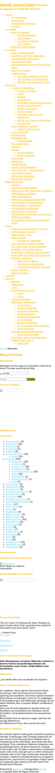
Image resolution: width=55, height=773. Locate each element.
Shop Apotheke (25, 328)
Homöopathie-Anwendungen (27, 331)
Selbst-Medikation (21, 196)
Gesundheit (11, 497)
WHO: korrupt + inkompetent (27, 170)
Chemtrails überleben (29, 240)
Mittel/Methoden (15, 182)
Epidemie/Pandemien (22, 471)
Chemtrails (17, 158)
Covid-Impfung (25, 152)
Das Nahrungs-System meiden (28, 246)
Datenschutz (6, 645)
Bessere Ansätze (20, 70)
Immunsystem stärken (23, 232)
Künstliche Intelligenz (23, 176)
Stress (9, 537)
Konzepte (11, 50)
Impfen (15, 149)
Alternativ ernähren (27, 261)
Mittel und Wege (14, 519)
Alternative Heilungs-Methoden (28, 199)
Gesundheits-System (16, 499)
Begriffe (15, 281)
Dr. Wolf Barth (19, 17)
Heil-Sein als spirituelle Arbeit (33, 82)
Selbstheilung (12, 532)
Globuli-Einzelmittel (28, 334)
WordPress (18, 769)
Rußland (10, 529)
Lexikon (15, 185)
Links (14, 287)
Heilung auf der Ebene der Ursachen (31, 190)
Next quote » (6, 635)
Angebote (11, 29)
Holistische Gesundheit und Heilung (31, 214)
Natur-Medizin (13, 522)
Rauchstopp (23, 38)
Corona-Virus (18, 466)
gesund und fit (13, 489)
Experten (10, 451)
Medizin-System (14, 514)
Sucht (14, 481)
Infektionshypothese (28, 129)
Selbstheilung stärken (23, 193)
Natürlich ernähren (21, 258)
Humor (9, 509)
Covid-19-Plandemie (22, 88)
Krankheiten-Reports (23, 290)
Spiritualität (11, 534)
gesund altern (12, 484)
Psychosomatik (19, 132)
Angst (20, 293)
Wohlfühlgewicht (26, 35)
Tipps (9, 226)
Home (9, 14)
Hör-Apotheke (25, 320)
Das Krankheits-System (24, 126)
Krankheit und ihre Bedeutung (28, 55)
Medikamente (19, 164)
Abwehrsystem (13, 441)
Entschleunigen (20, 273)
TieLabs (43, 769)
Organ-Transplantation (24, 167)
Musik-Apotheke (26, 314)
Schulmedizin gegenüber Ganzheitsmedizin (25, 60)
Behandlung (23, 99)
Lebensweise (18, 73)
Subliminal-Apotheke (28, 317)
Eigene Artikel (24, 111)
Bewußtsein (12, 444)
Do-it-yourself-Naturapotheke (33, 325)
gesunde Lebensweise (17, 492)
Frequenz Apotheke (28, 311)
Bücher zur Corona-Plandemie (34, 120)
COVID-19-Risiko (26, 91)
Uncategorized (13, 542)
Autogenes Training (28, 41)
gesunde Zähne (13, 494)
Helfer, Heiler (12, 507)
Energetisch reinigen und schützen (30, 252)
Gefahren (11, 85)
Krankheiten (12, 512)
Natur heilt (22, 343)
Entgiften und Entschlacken (26, 249)
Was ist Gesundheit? (23, 53)
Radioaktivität (24, 141)
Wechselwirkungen (22, 179)
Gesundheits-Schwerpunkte (32, 79)
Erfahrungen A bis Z (22, 340)
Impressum (17, 20)
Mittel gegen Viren (21, 234)
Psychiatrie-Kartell (21, 173)
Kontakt (15, 26)
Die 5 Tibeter (24, 44)
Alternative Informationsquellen (34, 102)
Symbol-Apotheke (27, 308)
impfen (14, 474)
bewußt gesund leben (17, 5)
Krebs (20, 296)
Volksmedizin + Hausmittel (26, 205)
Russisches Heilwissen (24, 211)
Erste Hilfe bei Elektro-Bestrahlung (30, 255)
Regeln (9, 527)
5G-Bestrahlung (20, 144)
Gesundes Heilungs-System (32, 76)
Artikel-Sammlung (27, 108)
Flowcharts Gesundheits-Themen (30, 229)
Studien (21, 97)
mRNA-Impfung (25, 155)
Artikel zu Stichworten (29, 105)
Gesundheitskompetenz (24, 188)
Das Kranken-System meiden (27, 243)
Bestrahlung (17, 461)
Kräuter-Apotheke (27, 322)
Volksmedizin (12, 547)
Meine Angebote (20, 32)
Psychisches (12, 524)
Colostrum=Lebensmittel (30, 264)
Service (10, 278)
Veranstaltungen (14, 544)
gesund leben (12, 486)
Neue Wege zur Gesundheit (27, 202)
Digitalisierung (18, 469)
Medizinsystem (13, 517)
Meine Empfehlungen (23, 47)
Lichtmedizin (24, 305)
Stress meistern (20, 270)
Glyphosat (17, 161)
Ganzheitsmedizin (15, 454)
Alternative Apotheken (23, 302)
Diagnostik (17, 284)
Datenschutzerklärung (23, 23)
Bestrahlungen (19, 138)
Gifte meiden (18, 237)
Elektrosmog (18, 135)
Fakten (21, 94)
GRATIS (10, 276)
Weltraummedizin (21, 217)
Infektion (16, 146)
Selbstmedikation (21, 299)
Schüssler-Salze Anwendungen (28, 337)
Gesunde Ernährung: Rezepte (34, 267)
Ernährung (11, 449)
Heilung (10, 504)
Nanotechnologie (19, 479)
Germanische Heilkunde (24, 208)
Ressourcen (23, 123)
